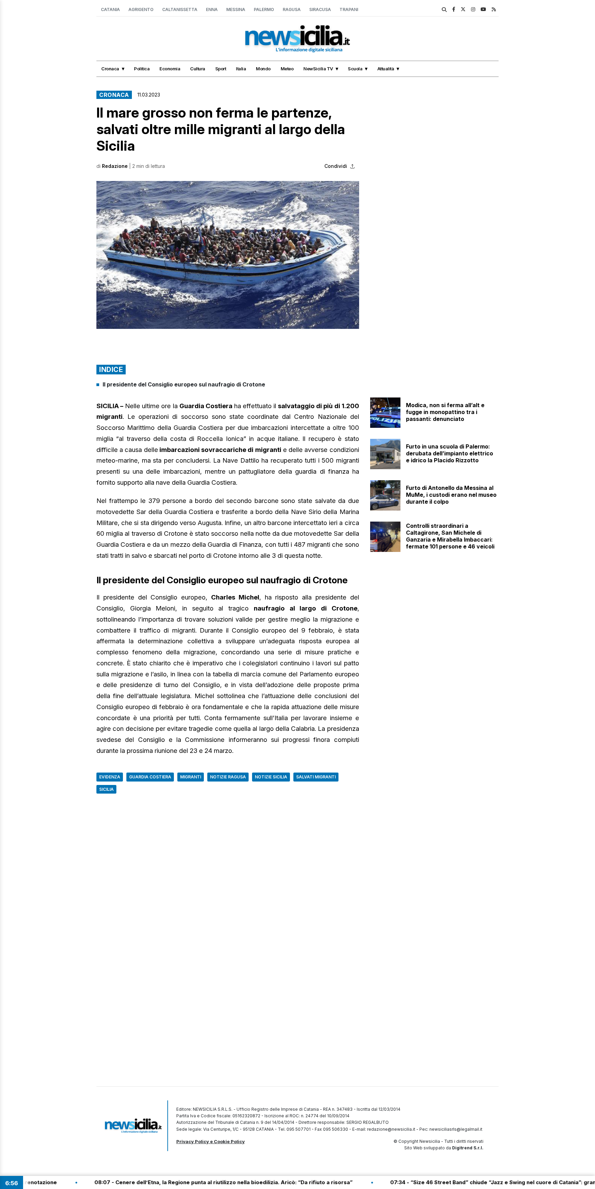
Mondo (263, 68)
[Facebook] (453, 9)
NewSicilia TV (318, 68)
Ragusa (292, 9)
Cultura (197, 68)
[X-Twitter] (463, 9)
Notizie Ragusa (228, 776)
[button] (227, 255)
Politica (141, 68)
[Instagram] (473, 9)
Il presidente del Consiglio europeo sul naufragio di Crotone (184, 384)
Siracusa (320, 9)
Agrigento (141, 9)
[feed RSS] (494, 9)
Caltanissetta (179, 9)
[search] (444, 9)
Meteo (287, 68)
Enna (212, 9)
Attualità (385, 68)
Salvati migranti (316, 776)
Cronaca (110, 68)
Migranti (190, 776)
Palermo (264, 9)
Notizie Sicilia (271, 776)
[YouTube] (483, 9)
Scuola (355, 68)
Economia (169, 68)
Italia (241, 68)
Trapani (349, 9)
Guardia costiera (150, 776)
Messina (235, 9)
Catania (110, 9)
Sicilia (106, 789)
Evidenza (109, 776)
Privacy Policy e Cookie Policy (210, 1141)
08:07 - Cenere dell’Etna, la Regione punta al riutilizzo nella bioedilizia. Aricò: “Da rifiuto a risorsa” (162, 1182)
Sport (220, 68)
